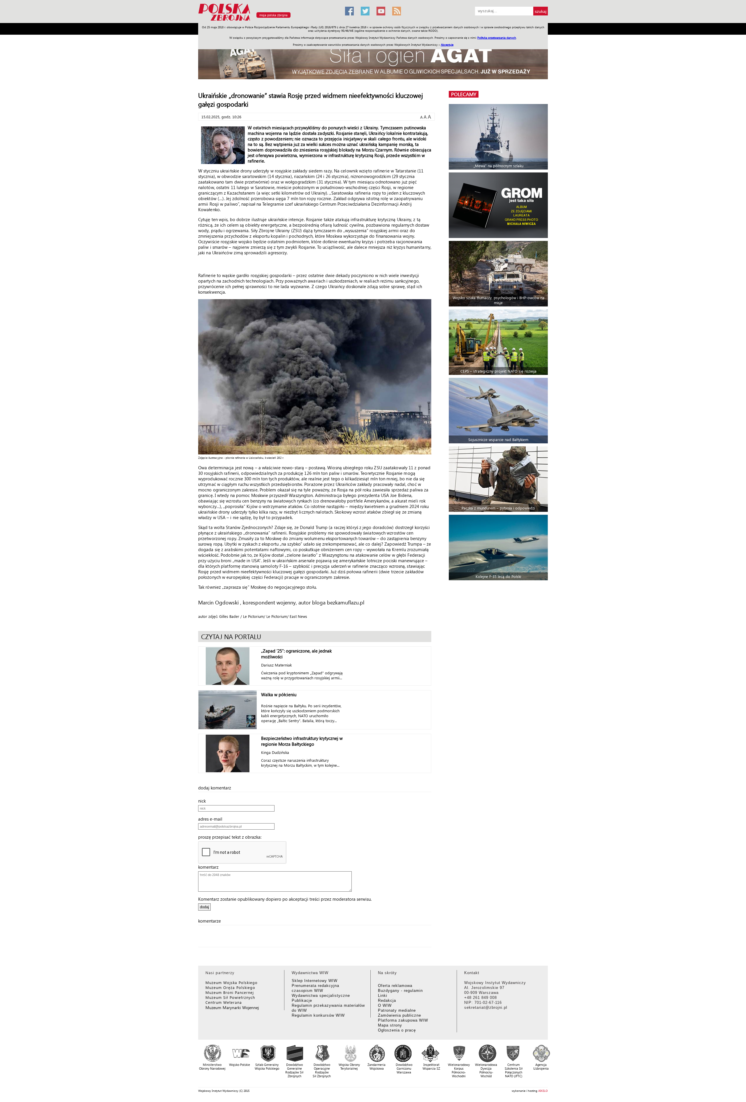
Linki (382, 995)
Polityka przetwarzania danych (496, 37)
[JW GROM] (499, 205)
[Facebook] (349, 11)
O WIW (385, 1005)
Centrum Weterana (223, 1002)
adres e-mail (212, 819)
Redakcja (387, 1000)
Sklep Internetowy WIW (314, 980)
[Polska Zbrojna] (268, 20)
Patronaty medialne (397, 1010)
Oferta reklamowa (395, 985)
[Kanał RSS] (396, 11)
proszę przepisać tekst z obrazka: (231, 837)
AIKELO (543, 1090)
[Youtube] (380, 11)
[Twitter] (365, 11)
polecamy (463, 94)
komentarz (210, 867)
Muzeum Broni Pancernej (229, 992)
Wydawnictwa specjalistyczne (321, 995)
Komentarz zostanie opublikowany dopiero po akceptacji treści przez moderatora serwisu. (285, 899)
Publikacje (302, 1000)
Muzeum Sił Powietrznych (230, 997)
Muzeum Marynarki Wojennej (232, 1007)
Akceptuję (447, 44)
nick (203, 801)
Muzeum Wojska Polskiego (231, 982)
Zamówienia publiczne (399, 1015)
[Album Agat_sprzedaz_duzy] (373, 59)
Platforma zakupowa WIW (403, 1020)
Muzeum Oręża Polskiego (230, 987)
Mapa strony (390, 1025)
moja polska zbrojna (273, 15)
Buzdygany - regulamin (400, 990)
